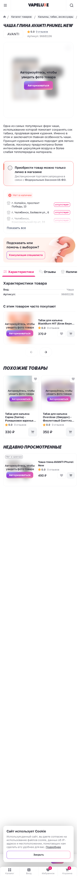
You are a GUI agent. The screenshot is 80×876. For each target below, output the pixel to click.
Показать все (16, 227)
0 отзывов (42, 31)
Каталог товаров (21, 16)
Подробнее (53, 847)
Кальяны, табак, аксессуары (55, 16)
